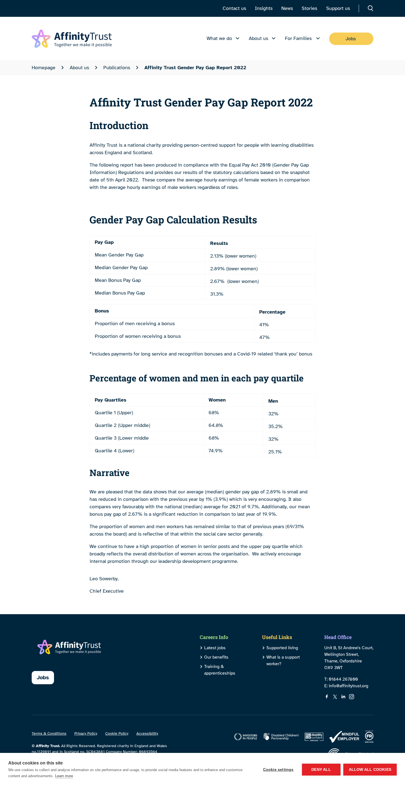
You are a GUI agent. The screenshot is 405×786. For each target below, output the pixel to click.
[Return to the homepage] (72, 39)
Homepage (43, 68)
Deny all (321, 770)
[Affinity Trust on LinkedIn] (343, 696)
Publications (116, 68)
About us (258, 38)
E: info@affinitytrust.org (346, 686)
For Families (298, 38)
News (287, 8)
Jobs (350, 39)
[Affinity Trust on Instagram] (351, 696)
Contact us (234, 8)
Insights (263, 8)
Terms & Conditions (49, 733)
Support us (338, 8)
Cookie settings (278, 770)
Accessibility (147, 733)
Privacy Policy (85, 733)
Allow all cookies (370, 770)
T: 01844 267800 (341, 679)
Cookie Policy (116, 733)
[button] (370, 8)
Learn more (64, 776)
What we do (219, 38)
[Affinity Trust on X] (335, 696)
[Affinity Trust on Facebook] (326, 696)
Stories (309, 8)
